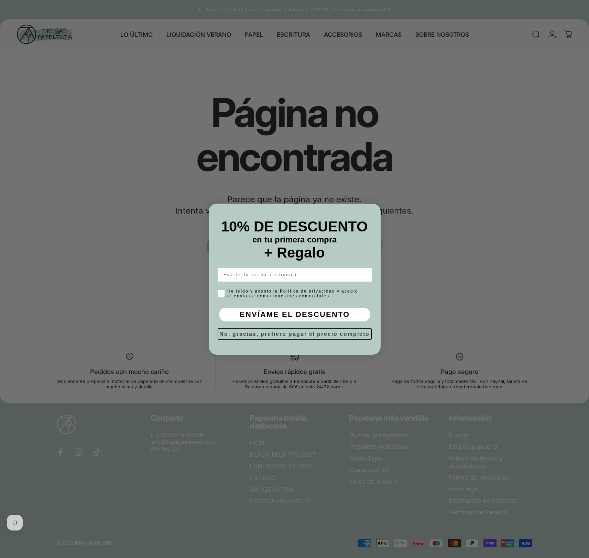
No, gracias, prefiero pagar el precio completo (294, 334)
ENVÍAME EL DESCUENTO (295, 314)
